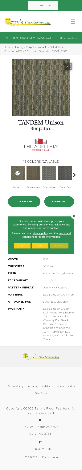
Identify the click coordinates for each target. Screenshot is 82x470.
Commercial (50, 457)
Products (42, 47)
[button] (43, 5)
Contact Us (24, 201)
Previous (8, 174)
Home (7, 47)
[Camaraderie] (33, 173)
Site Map (41, 393)
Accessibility (15, 386)
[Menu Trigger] (73, 21)
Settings (59, 245)
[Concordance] (49, 173)
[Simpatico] (18, 173)
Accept (22, 245)
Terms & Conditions (40, 386)
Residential (31, 457)
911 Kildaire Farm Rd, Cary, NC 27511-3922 (28, 37)
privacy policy (40, 233)
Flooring (18, 47)
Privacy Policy (66, 386)
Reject (40, 245)
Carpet (30, 47)
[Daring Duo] (65, 173)
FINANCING (59, 201)
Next (74, 174)
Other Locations (68, 37)
